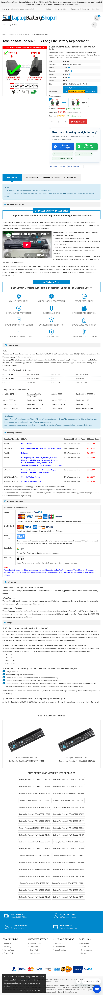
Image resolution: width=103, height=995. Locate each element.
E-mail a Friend (77, 166)
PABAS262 (56, 379)
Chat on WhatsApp (88, 146)
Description (12, 177)
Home (5, 34)
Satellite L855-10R (83, 404)
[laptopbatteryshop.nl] (29, 21)
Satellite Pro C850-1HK (84, 408)
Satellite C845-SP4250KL (85, 394)
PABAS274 (56, 374)
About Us (85, 9)
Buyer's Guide (61, 9)
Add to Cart (79, 121)
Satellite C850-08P (10, 400)
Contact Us (75, 9)
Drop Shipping (60, 950)
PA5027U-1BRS (8, 379)
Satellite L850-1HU (58, 404)
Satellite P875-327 (58, 408)
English (48, 9)
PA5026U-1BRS (82, 374)
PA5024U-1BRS (33, 374)
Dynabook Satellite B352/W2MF (34, 395)
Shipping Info (60, 943)
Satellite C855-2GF (10, 404)
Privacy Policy (9, 953)
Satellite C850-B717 (34, 400)
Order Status (34, 947)
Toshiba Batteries (15, 34)
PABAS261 (31, 383)
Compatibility (32, 177)
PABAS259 (7, 383)
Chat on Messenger (65, 146)
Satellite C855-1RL (83, 400)
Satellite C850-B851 (59, 400)
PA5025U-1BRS (82, 383)
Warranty (7, 947)
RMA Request (35, 953)
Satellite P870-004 (34, 408)
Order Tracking (86, 950)
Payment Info (60, 947)
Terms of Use (9, 950)
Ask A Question (59, 166)
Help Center (96, 9)
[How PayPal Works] (83, 969)
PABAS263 (80, 379)
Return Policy (34, 950)
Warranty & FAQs (71, 177)
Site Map (84, 953)
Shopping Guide (35, 943)
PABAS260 (56, 383)
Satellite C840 (57, 394)
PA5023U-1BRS (33, 379)
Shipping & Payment (51, 177)
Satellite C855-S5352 (35, 404)
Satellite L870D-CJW (10, 408)
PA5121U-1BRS (8, 374)
